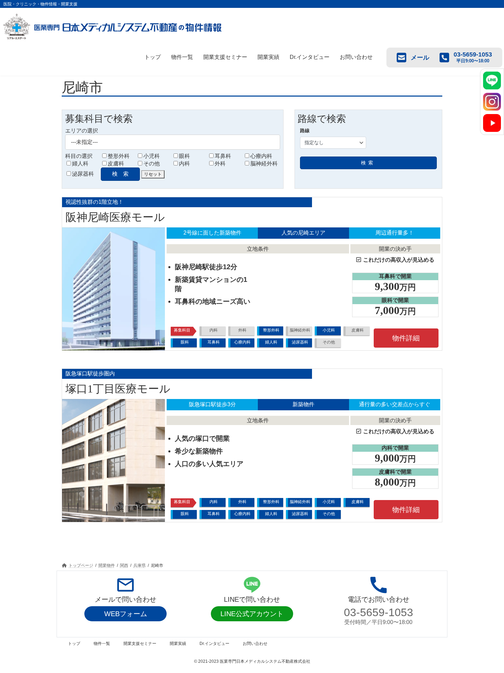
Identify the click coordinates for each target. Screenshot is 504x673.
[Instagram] (492, 102)
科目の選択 (79, 156)
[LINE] (492, 80)
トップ (152, 57)
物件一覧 (182, 57)
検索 (368, 162)
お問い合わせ (356, 57)
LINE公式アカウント (252, 614)
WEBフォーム (125, 614)
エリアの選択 (81, 131)
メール (420, 57)
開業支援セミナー (225, 57)
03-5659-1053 (378, 612)
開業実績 (268, 57)
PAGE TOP (486, 646)
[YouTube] (492, 123)
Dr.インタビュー (309, 57)
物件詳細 (406, 338)
